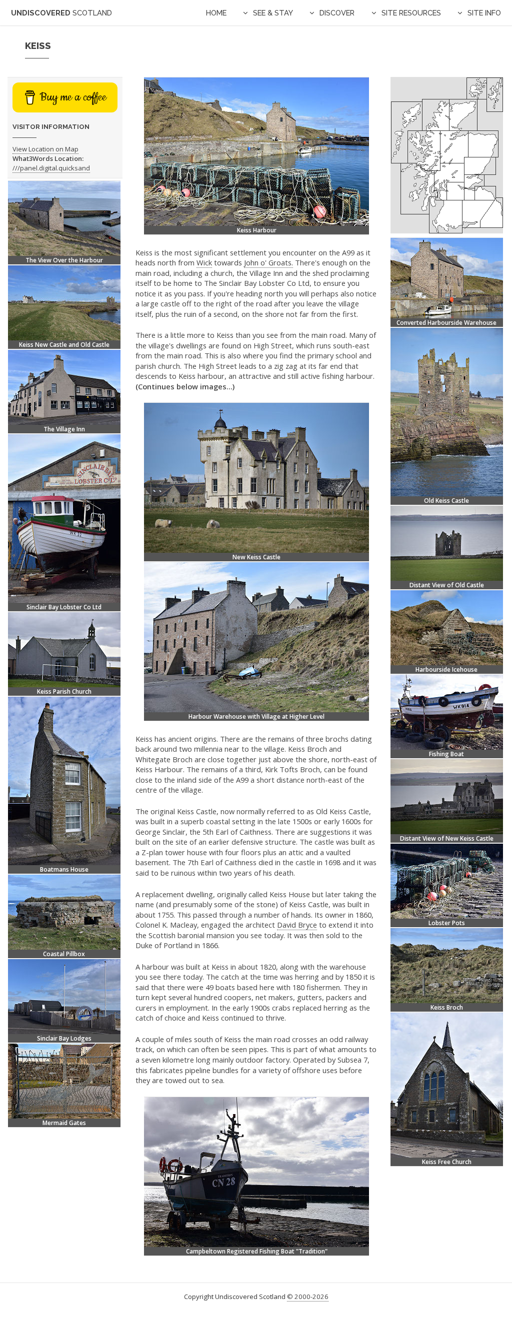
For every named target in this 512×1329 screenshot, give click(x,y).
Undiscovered (61, 12)
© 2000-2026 (307, 1296)
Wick (204, 262)
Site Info (484, 12)
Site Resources (411, 12)
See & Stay (273, 12)
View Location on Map (45, 148)
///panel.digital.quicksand (51, 167)
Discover (337, 12)
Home (216, 12)
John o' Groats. (268, 262)
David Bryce (297, 925)
